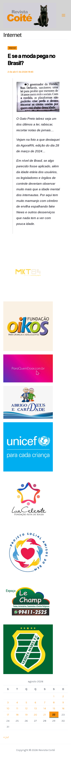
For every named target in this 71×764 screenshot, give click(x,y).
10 (8, 708)
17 (8, 714)
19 (26, 714)
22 (53, 714)
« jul (6, 737)
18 (17, 714)
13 (35, 708)
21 (44, 714)
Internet (12, 48)
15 (54, 708)
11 (17, 708)
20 (35, 714)
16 (63, 708)
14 (44, 708)
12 (26, 708)
